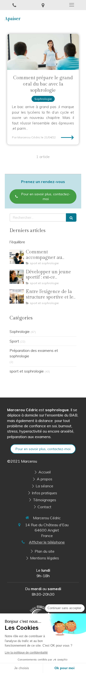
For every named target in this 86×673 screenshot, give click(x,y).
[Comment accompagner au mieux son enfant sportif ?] (17, 257)
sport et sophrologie (27, 371)
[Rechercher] (71, 217)
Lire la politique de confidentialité (26, 652)
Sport (14, 341)
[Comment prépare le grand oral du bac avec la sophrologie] (43, 52)
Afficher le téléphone (47, 542)
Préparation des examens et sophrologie (34, 353)
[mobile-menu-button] (71, 5)
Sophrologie (20, 331)
